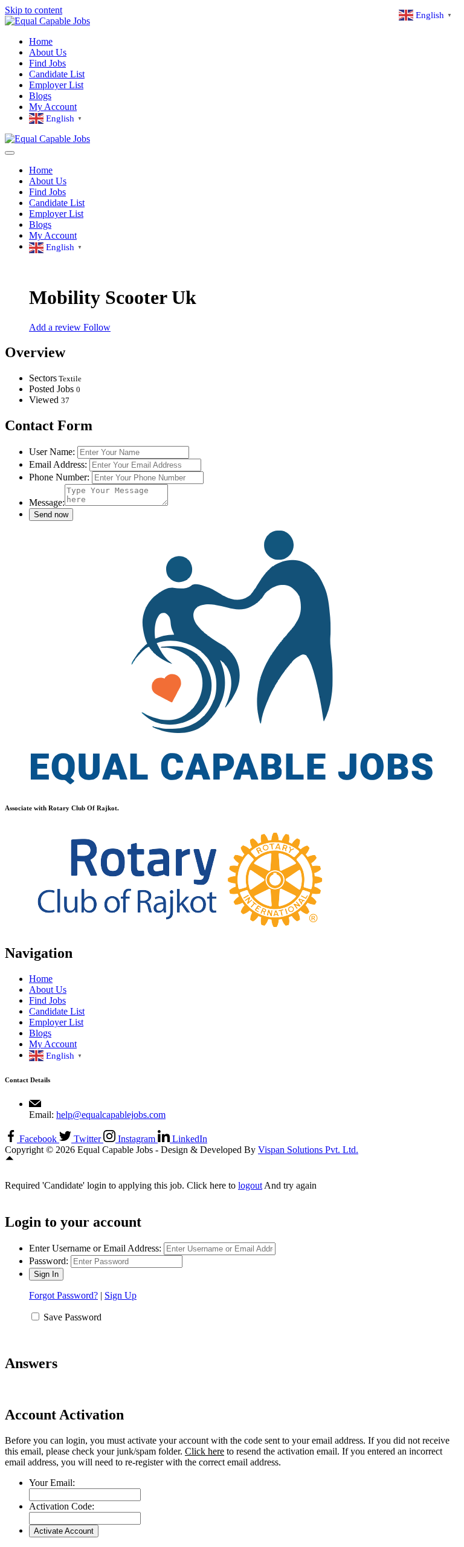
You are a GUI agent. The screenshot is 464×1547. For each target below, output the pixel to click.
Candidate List (57, 74)
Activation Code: (61, 1506)
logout (250, 1185)
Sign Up (121, 1295)
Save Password (73, 1317)
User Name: (52, 452)
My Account (53, 107)
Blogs (40, 96)
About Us (47, 52)
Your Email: (52, 1483)
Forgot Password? (63, 1295)
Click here (204, 1451)
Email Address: (58, 464)
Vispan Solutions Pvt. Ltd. (308, 1150)
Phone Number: (59, 477)
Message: (47, 502)
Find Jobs (47, 63)
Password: (48, 1261)
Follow (97, 327)
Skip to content (33, 10)
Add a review (56, 327)
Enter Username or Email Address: (95, 1248)
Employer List (56, 85)
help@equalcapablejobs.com (111, 1114)
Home (41, 41)
